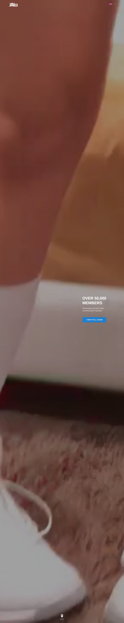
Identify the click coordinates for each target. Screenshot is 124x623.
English (110, 4)
